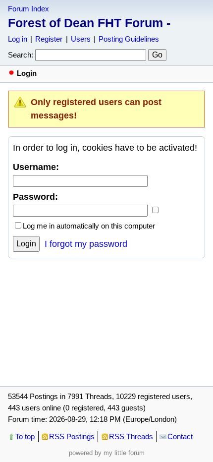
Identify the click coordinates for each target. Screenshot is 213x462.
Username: (36, 167)
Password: (35, 197)
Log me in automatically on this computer (89, 226)
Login (26, 243)
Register (48, 39)
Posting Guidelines (129, 39)
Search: (20, 55)
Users (81, 39)
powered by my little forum (107, 453)
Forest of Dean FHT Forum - (89, 23)
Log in (17, 39)
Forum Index (28, 8)
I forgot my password (86, 244)
